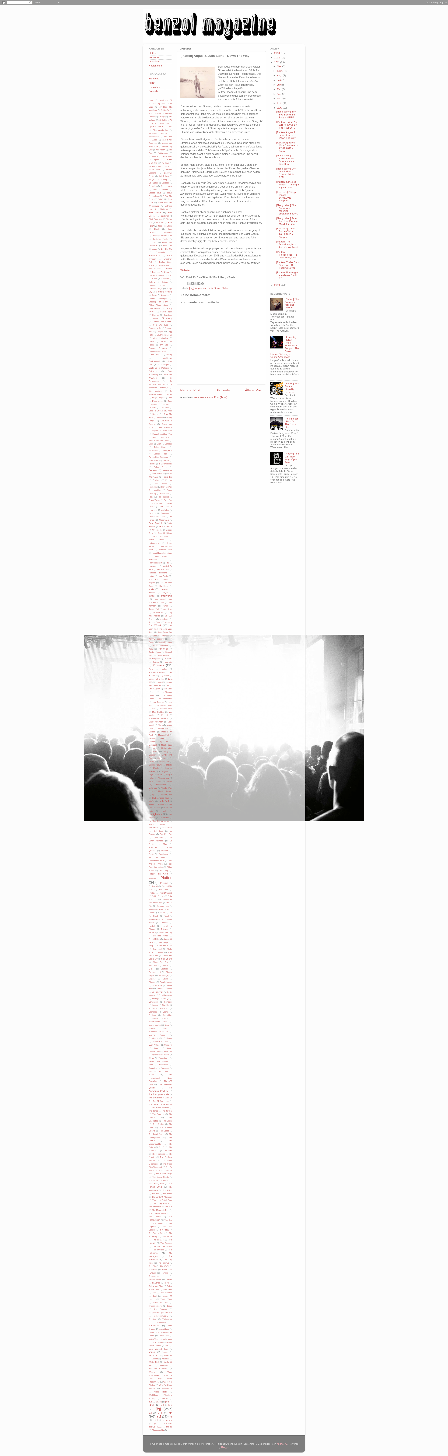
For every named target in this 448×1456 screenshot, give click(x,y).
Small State (157, 985)
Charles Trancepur (158, 298)
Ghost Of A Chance (157, 517)
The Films (167, 1151)
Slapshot (152, 979)
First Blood (160, 483)
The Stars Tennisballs (162, 1246)
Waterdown (164, 1365)
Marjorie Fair (163, 728)
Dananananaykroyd (157, 351)
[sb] (158, 1416)
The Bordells (167, 1111)
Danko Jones (155, 355)
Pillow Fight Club (158, 874)
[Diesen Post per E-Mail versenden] (189, 283)
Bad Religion (164, 176)
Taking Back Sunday (158, 1061)
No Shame (164, 818)
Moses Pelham (155, 781)
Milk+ (155, 751)
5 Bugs (162, 117)
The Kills (155, 1194)
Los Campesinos (165, 699)
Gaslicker (165, 510)
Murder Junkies (165, 791)
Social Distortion (165, 995)
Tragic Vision (166, 1299)
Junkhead (163, 649)
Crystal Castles (160, 338)
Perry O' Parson (158, 857)
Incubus (152, 592)
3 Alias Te (165, 110)
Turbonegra (167, 1319)
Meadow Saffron (157, 738)
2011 (277, 62)
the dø (169, 1427)
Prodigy (152, 893)
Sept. (280, 71)
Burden (169, 269)
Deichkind (153, 371)
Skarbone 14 (155, 972)
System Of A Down (160, 1055)
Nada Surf (164, 801)
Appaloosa (153, 156)
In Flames (164, 589)
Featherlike (167, 470)
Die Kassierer (155, 391)
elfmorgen (167, 1420)
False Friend (160, 467)
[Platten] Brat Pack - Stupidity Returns (292, 387)
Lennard (159, 682)
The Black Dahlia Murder (160, 1104)
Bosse (154, 249)
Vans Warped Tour (158, 1349)
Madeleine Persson (158, 718)
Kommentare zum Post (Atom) (210, 397)
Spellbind (152, 1015)
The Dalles (164, 1131)
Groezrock (157, 530)
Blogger (225, 1447)
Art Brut (165, 163)
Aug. (280, 75)
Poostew (164, 883)
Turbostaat (154, 1325)
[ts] (156, 1420)
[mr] (170, 1412)
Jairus (165, 606)
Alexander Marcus (158, 133)
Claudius (155, 315)
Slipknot (152, 982)
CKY (170, 275)
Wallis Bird (154, 1362)
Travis (169, 1306)
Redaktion (154, 87)
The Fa (162, 1147)
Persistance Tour (156, 861)
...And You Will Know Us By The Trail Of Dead (160, 103)
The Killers (167, 1190)
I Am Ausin (162, 576)
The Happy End (156, 1184)
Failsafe (152, 464)
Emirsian (168, 444)
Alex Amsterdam (160, 130)
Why (160, 1379)
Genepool (165, 513)
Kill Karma (168, 659)
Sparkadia (153, 1012)
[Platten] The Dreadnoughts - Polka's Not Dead (287, 244)
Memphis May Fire (158, 742)
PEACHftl (153, 847)
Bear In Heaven (160, 189)
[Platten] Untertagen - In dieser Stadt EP (287, 275)
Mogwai (165, 771)
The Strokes (158, 1250)
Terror (151, 1074)
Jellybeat (164, 619)
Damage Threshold (158, 348)
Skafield (164, 969)
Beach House (166, 186)
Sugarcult (168, 1045)
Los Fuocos (158, 702)
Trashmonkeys (155, 1306)
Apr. (279, 94)
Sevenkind (157, 949)
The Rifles (164, 1230)
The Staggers (166, 1243)
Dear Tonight (163, 365)
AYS (154, 123)
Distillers (152, 408)
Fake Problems (165, 464)
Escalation (153, 450)
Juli (279, 80)
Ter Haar (163, 1071)
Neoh (164, 811)
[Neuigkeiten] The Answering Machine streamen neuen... (287, 209)
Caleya (152, 282)
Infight (165, 592)
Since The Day (160, 962)
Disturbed (165, 408)
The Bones (153, 1111)
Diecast (169, 394)
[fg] (158, 1409)
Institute (152, 596)
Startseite (223, 390)
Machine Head (166, 709)
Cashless (165, 295)
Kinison (156, 662)
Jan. (279, 108)
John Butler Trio (165, 632)
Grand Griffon (165, 526)
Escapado (167, 450)
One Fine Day (166, 834)
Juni (279, 84)
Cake (154, 279)
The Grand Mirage (164, 1174)
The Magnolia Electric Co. (160, 1207)
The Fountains (158, 1154)
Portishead (153, 886)
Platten (225, 288)
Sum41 (156, 1048)
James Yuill (154, 609)
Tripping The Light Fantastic (160, 1313)
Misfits (151, 761)
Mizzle (156, 768)
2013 (277, 53)
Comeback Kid (155, 328)
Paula (151, 854)
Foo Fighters (163, 497)
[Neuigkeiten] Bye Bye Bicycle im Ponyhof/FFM (286, 114)
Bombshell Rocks (160, 239)
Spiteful (155, 1018)
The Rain (168, 1220)
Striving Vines (157, 1035)
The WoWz (164, 1266)
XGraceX (164, 1398)
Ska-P (151, 969)
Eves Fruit (153, 460)
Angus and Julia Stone (207, 288)
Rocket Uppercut (156, 919)
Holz (167, 563)
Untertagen (167, 1339)
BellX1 (160, 199)
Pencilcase (163, 854)
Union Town (164, 1336)
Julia (151, 649)
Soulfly (165, 1005)
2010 (277, 285)
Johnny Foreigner (156, 639)
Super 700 (167, 1051)
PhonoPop (164, 870)
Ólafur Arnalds (158, 1430)
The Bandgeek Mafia (159, 1094)
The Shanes (158, 1240)
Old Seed (158, 831)
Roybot (152, 926)
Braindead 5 (154, 256)
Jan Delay (167, 609)
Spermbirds (167, 1015)
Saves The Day (165, 932)
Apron (156, 160)
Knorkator (168, 662)
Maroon (152, 732)
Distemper (165, 404)
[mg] (191, 288)
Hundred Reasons (158, 573)
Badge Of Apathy (158, 179)
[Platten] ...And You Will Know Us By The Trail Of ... (287, 125)
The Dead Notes (156, 1134)
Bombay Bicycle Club (162, 236)
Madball (164, 715)
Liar (167, 685)
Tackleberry (164, 1058)
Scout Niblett (154, 939)
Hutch (151, 576)
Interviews (154, 61)
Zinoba (159, 1402)
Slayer (165, 979)
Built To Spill (155, 268)
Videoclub (168, 1355)
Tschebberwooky (160, 1316)
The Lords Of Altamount (162, 1197)
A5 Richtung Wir (165, 120)
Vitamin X (165, 1359)
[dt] (162, 1405)
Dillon (170, 398)
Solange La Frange (160, 998)
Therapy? (153, 1269)
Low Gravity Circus (164, 705)
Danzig (169, 355)
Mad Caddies (158, 712)
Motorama (153, 788)
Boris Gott (167, 246)
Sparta (165, 1012)
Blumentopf (167, 232)
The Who (152, 1266)
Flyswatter (164, 493)
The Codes (167, 1121)
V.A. (167, 1345)
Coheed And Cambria (162, 321)
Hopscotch (153, 566)
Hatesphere (154, 543)
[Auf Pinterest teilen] (202, 283)
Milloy (165, 751)
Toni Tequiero (166, 1293)
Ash (167, 166)
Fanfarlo (153, 470)
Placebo (152, 878)
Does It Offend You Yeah (160, 411)
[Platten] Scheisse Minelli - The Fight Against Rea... (287, 185)
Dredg (160, 417)
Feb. (280, 103)
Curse (151, 341)
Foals (151, 497)
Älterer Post (253, 390)
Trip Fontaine (160, 1309)
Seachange (163, 942)
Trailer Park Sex (161, 1303)
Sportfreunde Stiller (158, 1022)
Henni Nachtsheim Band (162, 553)
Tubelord (152, 1319)
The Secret (167, 1236)
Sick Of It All (167, 959)
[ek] (170, 1405)
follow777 (282, 1444)
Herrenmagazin (155, 563)
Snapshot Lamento (164, 989)
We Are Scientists (158, 1369)
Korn (151, 669)
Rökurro (164, 929)
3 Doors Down (155, 113)
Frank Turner (154, 500)
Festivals (156, 480)
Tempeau (165, 1068)
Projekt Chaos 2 (165, 893)
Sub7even (168, 1038)
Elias (151, 444)
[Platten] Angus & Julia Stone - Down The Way (286, 135)
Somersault (153, 1002)
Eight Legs (164, 437)
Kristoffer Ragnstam (157, 672)
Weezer (152, 1372)
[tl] (171, 1416)
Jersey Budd (154, 622)
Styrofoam (153, 1038)
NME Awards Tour (160, 798)
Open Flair (158, 837)
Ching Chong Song (158, 305)
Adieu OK (164, 123)
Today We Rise (156, 1286)
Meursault (153, 745)
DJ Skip (164, 345)
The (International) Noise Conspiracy (160, 1078)
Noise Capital (157, 824)
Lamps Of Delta (156, 679)
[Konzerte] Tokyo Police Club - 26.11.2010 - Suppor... (285, 232)
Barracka (153, 186)
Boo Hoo (153, 242)
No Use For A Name (159, 821)
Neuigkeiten (155, 65)
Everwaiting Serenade (158, 457)
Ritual (166, 916)
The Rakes (158, 1223)
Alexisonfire (154, 137)
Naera (151, 804)
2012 (277, 57)
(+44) (151, 100)
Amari (154, 140)
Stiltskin (152, 1028)
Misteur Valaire (155, 765)
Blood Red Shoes (165, 226)
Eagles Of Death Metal (162, 431)
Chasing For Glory (158, 302)
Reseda (152, 913)
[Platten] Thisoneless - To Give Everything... (287, 255)
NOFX (151, 801)
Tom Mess (168, 1289)
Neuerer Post (190, 390)
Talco (151, 1065)
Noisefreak (153, 828)
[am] (167, 1402)
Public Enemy (158, 896)
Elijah (159, 444)
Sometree (168, 1002)
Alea (170, 127)
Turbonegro (161, 1322)
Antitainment (163, 153)
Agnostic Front (156, 126)
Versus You (154, 1355)
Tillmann (168, 1279)
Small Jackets (166, 982)
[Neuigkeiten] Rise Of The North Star (292, 423)
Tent (150, 1071)
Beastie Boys (155, 193)
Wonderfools (167, 1388)
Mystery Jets (166, 795)
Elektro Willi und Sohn (159, 440)
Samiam (152, 932)
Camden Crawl (157, 285)
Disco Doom (157, 401)
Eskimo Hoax (160, 454)
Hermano (153, 560)
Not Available (167, 828)
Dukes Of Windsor (164, 427)
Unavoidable (164, 1329)
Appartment (167, 156)
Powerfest (163, 890)
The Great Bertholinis (159, 1180)
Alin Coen (168, 137)
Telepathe (153, 1068)
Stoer (165, 1028)
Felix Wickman (158, 474)
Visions (155, 1359)
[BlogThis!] (192, 283)
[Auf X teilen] (196, 283)
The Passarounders (158, 1213)
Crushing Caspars (164, 335)
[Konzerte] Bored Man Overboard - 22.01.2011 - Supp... (287, 147)
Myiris (154, 795)
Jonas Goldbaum (160, 645)
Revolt (162, 913)
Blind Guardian (155, 219)
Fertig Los (167, 477)
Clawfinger (167, 315)
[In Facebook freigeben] (199, 283)
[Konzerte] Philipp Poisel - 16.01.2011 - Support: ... (286, 196)
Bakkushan (153, 183)
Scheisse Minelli (160, 936)
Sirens (165, 965)
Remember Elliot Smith (159, 909)
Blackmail (165, 216)
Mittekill (169, 765)
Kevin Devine (163, 655)
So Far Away (157, 992)
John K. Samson (161, 635)
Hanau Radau (157, 540)
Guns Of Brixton (165, 533)
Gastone (152, 513)
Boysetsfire (160, 252)
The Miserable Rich (160, 1210)
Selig (151, 946)
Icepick (152, 583)
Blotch (156, 229)
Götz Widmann (160, 536)
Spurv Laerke (155, 1025)
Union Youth (154, 1339)
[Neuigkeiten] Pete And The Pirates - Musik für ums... (287, 221)
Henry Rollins (160, 556)
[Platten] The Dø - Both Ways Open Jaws (292, 458)
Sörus (151, 1058)
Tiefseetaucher (155, 1279)
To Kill (166, 1283)
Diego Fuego (158, 398)
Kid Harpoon (154, 659)
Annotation (160, 150)
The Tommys (163, 1263)
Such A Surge (154, 1045)
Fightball (168, 480)
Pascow (164, 851)
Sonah (155, 1005)
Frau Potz (168, 500)
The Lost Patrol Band (162, 1200)
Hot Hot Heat (163, 569)
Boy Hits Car (166, 249)
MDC (154, 709)
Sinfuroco (153, 965)
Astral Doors (154, 169)
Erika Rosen (160, 447)
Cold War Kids (160, 325)
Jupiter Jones (155, 652)
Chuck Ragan (166, 312)
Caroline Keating (164, 292)
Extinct (166, 460)
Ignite (151, 589)
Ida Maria (163, 586)
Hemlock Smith (165, 550)
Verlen (152, 1352)
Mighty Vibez (166, 748)
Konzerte (154, 57)
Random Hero (163, 906)
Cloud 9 (155, 318)
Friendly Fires (157, 503)
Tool (154, 1296)
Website (185, 270)
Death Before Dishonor (159, 368)
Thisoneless (154, 1276)
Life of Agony (154, 689)
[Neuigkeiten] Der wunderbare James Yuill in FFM (286, 173)
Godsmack (164, 520)
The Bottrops (158, 1114)
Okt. (279, 66)
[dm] (151, 1405)
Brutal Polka (164, 265)
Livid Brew (167, 689)
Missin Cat (164, 761)
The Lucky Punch (160, 1203)
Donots (155, 414)
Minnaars (153, 755)
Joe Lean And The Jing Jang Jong (160, 629)
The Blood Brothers (160, 1108)
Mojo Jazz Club (155, 775)
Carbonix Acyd (155, 289)
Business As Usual (160, 272)
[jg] (150, 1413)
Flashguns (153, 487)
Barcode (165, 183)
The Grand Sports (160, 1177)
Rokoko (164, 923)
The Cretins (158, 1124)
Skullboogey (164, 975)
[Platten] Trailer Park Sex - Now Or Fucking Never (287, 265)
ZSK (150, 1402)
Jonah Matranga (165, 642)
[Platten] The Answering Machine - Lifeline (292, 303)
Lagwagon (164, 676)
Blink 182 (160, 222)
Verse (165, 1352)
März (280, 98)
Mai (279, 89)
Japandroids (158, 612)
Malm (160, 725)
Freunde (153, 91)
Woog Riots (160, 1392)
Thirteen (164, 1273)
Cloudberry (167, 318)
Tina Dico (156, 1283)
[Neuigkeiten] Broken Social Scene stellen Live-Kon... (285, 159)
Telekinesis (163, 1065)
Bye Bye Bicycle (156, 275)
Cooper (160, 331)
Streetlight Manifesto (158, 1032)
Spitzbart (165, 1018)
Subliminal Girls (160, 1042)
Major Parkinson (156, 722)
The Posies (155, 1217)
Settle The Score (165, 946)
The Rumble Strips (157, 1233)
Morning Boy (163, 778)
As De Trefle (155, 166)
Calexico (165, 279)
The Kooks (167, 1194)
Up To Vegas (157, 1342)
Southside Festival (158, 1008)
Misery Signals (163, 758)
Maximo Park (163, 735)
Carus (154, 295)
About (152, 83)
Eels (154, 437)
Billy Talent (155, 212)
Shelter (160, 952)
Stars (167, 1025)
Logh (154, 692)
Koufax (164, 669)
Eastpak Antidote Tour (162, 434)
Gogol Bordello (156, 523)
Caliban (165, 282)
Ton (154, 1293)
